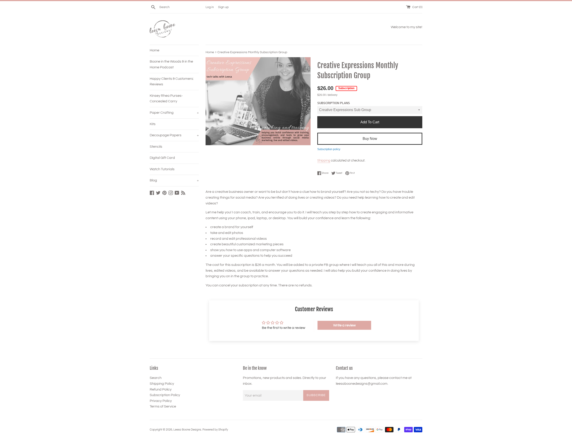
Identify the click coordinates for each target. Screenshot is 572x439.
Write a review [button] (344, 325)
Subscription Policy (165, 395)
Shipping (323, 160)
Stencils (156, 146)
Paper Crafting (174, 112)
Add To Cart (369, 122)
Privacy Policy (161, 401)
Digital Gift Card (162, 158)
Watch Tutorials (162, 169)
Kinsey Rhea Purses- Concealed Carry (166, 98)
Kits (153, 124)
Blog (174, 180)
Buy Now (370, 139)
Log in (210, 7)
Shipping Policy (162, 383)
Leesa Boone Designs (187, 429)
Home (154, 50)
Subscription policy (328, 149)
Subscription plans (333, 103)
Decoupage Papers (174, 135)
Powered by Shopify (215, 429)
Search (156, 378)
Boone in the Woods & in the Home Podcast (171, 64)
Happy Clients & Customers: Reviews (172, 81)
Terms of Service (163, 406)
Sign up (223, 7)
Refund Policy (161, 389)
